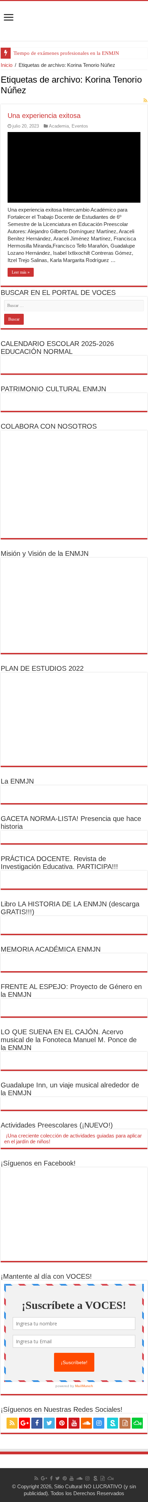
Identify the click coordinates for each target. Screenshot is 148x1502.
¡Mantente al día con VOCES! (46, 1276)
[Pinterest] (61, 1423)
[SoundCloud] (86, 1423)
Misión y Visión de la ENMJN (44, 553)
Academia (59, 126)
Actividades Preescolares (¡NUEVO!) (57, 1125)
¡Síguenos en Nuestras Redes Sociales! (62, 1409)
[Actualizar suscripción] (145, 100)
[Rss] (12, 1423)
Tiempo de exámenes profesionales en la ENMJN (66, 53)
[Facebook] (36, 1423)
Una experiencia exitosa (44, 115)
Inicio (6, 65)
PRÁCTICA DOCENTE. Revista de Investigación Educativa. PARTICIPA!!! (59, 862)
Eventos (80, 126)
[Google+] (24, 1423)
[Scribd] (112, 1423)
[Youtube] (74, 1423)
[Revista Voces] (74, 21)
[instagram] (98, 1423)
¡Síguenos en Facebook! (38, 1163)
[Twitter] (49, 1423)
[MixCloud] (137, 1423)
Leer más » (21, 272)
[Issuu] (124, 1423)
